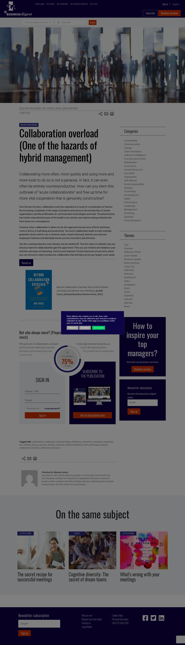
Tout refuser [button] (85, 328)
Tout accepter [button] (99, 328)
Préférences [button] (72, 328)
